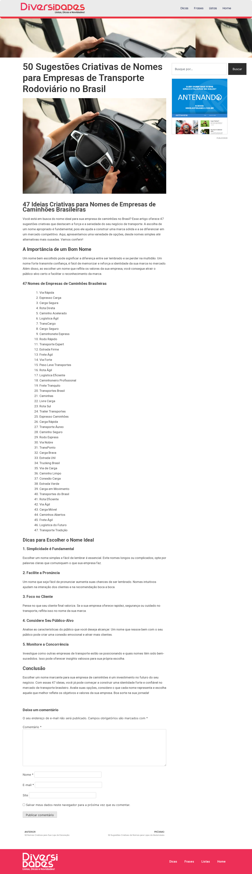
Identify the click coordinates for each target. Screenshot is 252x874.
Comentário (32, 727)
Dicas (184, 8)
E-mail (28, 785)
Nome (28, 774)
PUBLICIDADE (222, 138)
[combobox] (199, 69)
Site (25, 795)
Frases (198, 8)
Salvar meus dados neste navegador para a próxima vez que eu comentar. (78, 805)
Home (226, 8)
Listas (213, 8)
